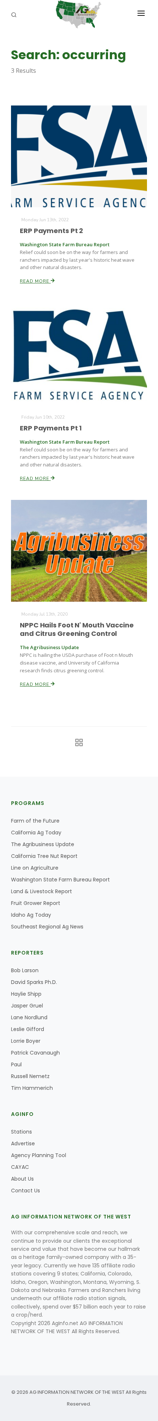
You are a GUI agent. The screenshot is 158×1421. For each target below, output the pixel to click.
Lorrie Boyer (25, 1041)
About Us (22, 1178)
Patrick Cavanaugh (35, 1052)
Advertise (23, 1143)
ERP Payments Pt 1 (51, 428)
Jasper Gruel (27, 1005)
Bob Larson (25, 970)
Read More (35, 281)
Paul (16, 1064)
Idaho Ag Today (31, 915)
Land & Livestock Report (41, 891)
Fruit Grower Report (35, 903)
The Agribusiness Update (42, 844)
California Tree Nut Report (44, 856)
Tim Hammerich (32, 1088)
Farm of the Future (35, 820)
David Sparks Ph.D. (34, 982)
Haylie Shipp (26, 994)
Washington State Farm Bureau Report (60, 879)
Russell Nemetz (30, 1076)
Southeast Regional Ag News (47, 926)
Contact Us (25, 1190)
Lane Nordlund (29, 1017)
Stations (21, 1131)
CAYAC (20, 1167)
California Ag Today (36, 832)
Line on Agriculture (34, 867)
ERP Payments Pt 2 (51, 230)
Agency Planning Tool (38, 1155)
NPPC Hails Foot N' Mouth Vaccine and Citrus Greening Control (77, 629)
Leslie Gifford (27, 1029)
